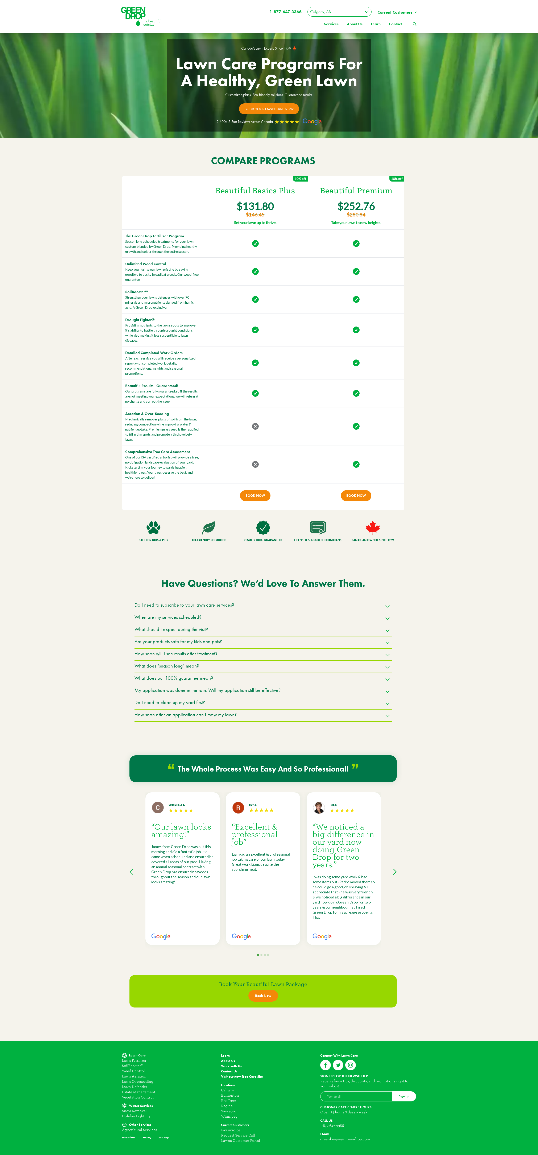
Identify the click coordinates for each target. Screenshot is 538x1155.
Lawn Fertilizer (134, 1061)
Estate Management (138, 1092)
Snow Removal (134, 1111)
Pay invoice (230, 1130)
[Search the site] (414, 23)
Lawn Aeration (134, 1076)
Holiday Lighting (136, 1116)
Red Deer (228, 1101)
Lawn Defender (134, 1087)
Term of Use (129, 1137)
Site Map (163, 1137)
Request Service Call (238, 1135)
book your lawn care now (269, 109)
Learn (376, 24)
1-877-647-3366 (286, 11)
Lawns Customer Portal (240, 1141)
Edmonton (230, 1095)
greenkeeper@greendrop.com (345, 1139)
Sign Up (404, 1096)
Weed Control (133, 1071)
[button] (263, 607)
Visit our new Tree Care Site (242, 1077)
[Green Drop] (141, 16)
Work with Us (231, 1066)
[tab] (258, 955)
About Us (228, 1061)
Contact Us (229, 1071)
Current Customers (395, 12)
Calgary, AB (320, 11)
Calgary (227, 1090)
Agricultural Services (139, 1130)
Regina (227, 1106)
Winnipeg (229, 1116)
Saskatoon (230, 1111)
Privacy (147, 1137)
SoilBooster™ (132, 1066)
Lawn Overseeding (137, 1082)
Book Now (255, 496)
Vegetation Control (138, 1097)
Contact (395, 24)
